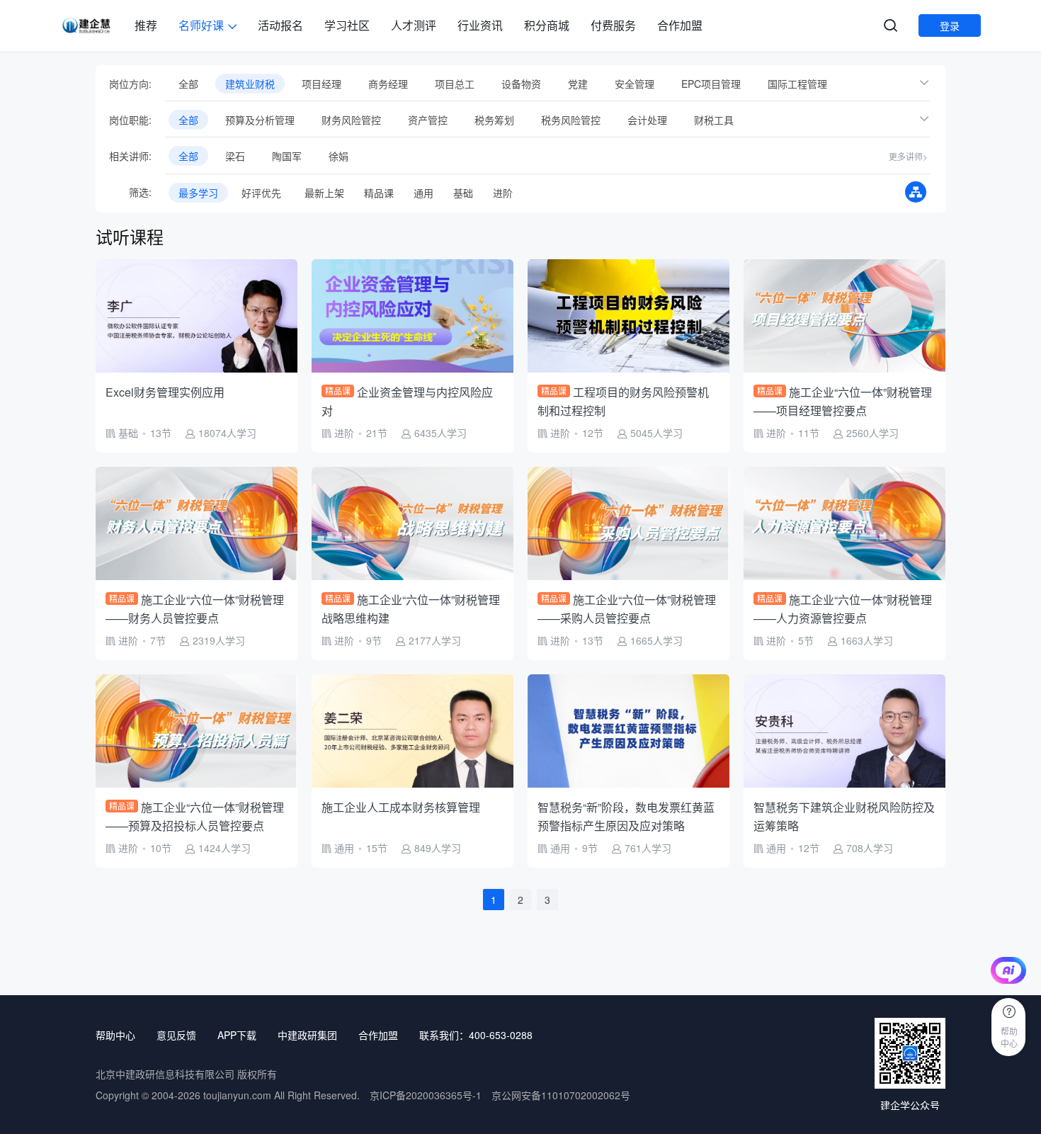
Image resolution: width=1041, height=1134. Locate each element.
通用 (423, 193)
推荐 (146, 25)
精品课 (379, 193)
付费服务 (613, 25)
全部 (188, 83)
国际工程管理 (797, 83)
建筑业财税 (250, 83)
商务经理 (388, 83)
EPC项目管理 (711, 83)
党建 (578, 83)
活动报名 (280, 25)
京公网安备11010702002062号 (560, 1095)
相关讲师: (130, 156)
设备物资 (521, 83)
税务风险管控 (571, 120)
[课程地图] (915, 192)
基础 (463, 193)
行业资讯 (480, 25)
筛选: (130, 192)
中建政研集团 (307, 1035)
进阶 (503, 193)
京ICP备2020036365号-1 (426, 1095)
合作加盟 (679, 25)
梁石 (235, 156)
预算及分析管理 (260, 120)
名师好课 (201, 25)
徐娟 (338, 156)
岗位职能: (130, 120)
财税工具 (714, 120)
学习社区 (347, 25)
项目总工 (454, 83)
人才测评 (413, 25)
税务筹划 (494, 120)
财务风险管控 (351, 120)
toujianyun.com (237, 1095)
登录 (950, 25)
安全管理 (634, 83)
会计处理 (647, 120)
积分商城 (546, 25)
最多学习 (198, 193)
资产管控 (428, 120)
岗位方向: (130, 83)
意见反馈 (176, 1035)
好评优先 (261, 193)
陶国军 (287, 156)
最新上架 (324, 193)
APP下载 (236, 1035)
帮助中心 (115, 1035)
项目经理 (321, 83)
